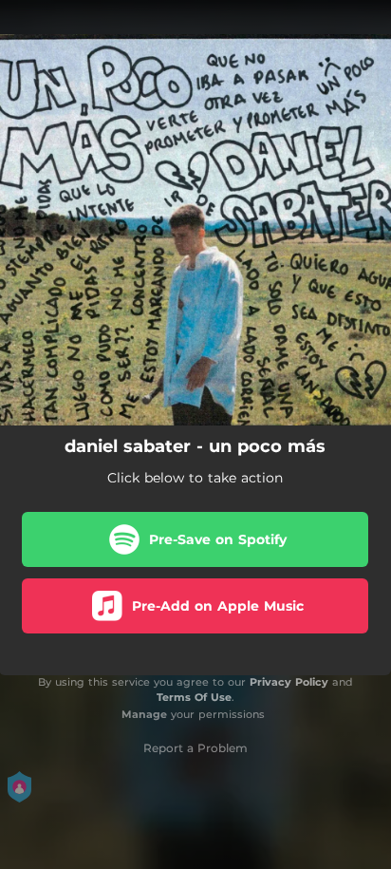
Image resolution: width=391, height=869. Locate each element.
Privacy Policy (289, 682)
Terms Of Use (194, 697)
